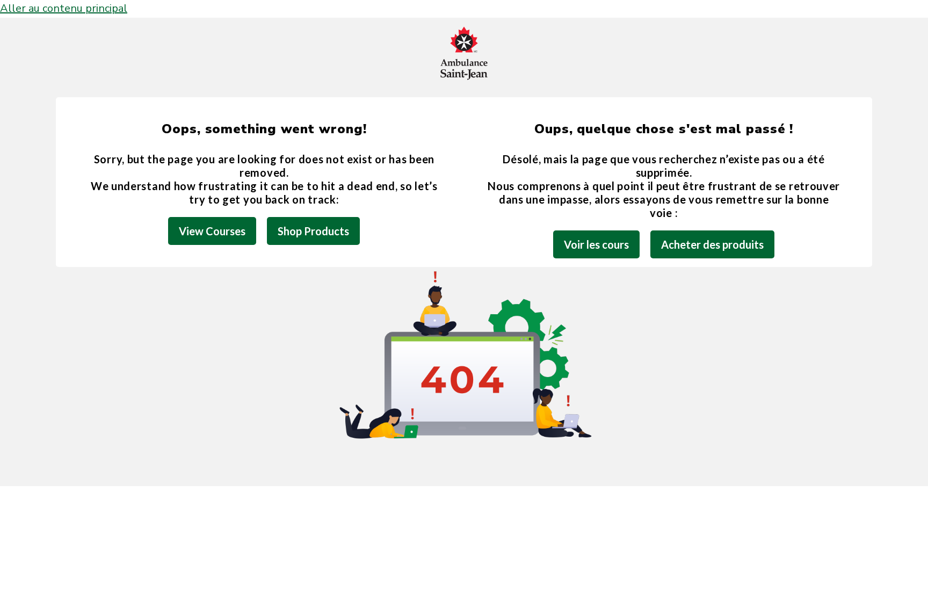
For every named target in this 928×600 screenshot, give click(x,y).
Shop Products (313, 231)
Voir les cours (596, 244)
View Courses (212, 231)
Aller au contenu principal (63, 8)
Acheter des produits (712, 244)
